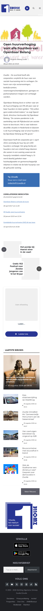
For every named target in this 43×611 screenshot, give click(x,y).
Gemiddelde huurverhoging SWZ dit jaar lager (19, 222)
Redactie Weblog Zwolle (18, 59)
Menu (40, 15)
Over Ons (20, 602)
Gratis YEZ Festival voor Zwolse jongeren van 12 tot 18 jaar (16, 269)
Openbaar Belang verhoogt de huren (16, 202)
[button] (33, 8)
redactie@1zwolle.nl (16, 183)
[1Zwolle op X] (17, 584)
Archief (33, 598)
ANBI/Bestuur (32, 602)
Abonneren (32, 570)
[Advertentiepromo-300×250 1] (21, 528)
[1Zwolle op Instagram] (21, 584)
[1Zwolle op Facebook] (7, 584)
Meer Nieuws (30, 491)
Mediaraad (17, 605)
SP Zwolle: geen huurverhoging (14, 212)
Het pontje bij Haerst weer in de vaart (27, 249)
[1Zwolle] (10, 8)
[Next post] (39, 269)
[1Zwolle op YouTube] (31, 584)
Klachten (26, 605)
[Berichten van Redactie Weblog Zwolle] (6, 59)
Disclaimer (10, 598)
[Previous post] (4, 249)
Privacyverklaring (23, 598)
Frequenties (10, 602)
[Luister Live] (27, 8)
